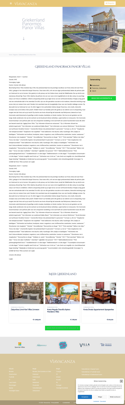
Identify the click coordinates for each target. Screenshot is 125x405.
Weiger (100, 397)
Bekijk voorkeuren (115, 397)
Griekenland (95, 85)
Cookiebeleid (96, 401)
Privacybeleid (103, 401)
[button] (121, 381)
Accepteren (85, 397)
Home (10, 55)
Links (75, 402)
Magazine (15, 55)
